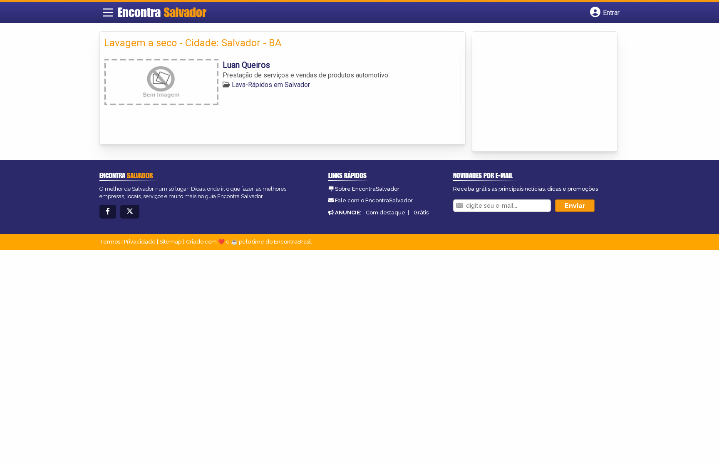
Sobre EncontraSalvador (367, 189)
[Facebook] (107, 212)
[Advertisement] (538, 92)
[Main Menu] (107, 12)
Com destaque (385, 212)
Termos (109, 242)
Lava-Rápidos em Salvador (271, 85)
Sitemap (170, 242)
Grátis (421, 212)
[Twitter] (129, 212)
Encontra (162, 12)
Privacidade (140, 242)
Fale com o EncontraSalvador (374, 200)
